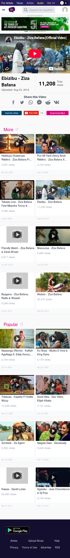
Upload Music (36, 540)
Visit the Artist (11, 112)
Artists (13, 540)
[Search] (26, 10)
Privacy (14, 547)
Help (57, 540)
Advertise (46, 547)
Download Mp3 (57, 112)
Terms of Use (29, 547)
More (8, 129)
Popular (11, 324)
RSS (57, 547)
